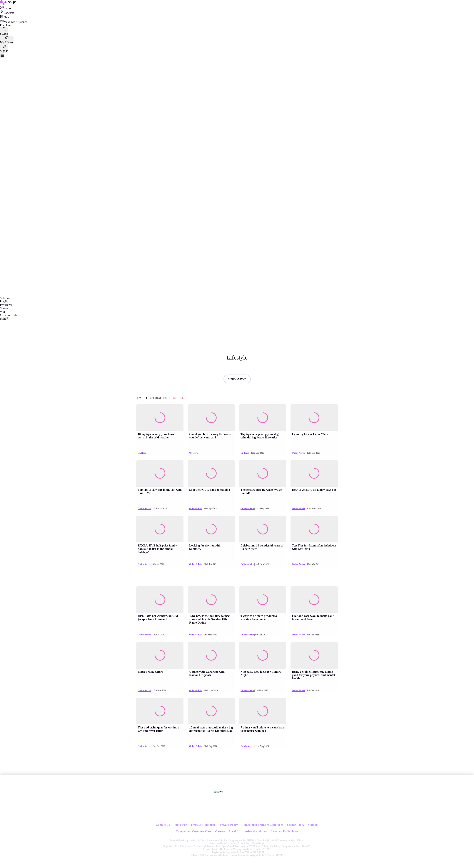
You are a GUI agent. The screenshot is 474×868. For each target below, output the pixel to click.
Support (313, 824)
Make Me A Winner (15, 22)
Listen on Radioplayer (284, 831)
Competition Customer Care (193, 831)
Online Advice (237, 378)
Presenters (6, 304)
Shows (4, 308)
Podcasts (9, 12)
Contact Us (163, 824)
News (7, 17)
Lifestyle (179, 398)
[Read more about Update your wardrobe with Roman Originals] (211, 655)
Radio (7, 8)
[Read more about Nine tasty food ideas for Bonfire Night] (262, 655)
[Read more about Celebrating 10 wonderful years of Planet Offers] (262, 529)
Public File (180, 824)
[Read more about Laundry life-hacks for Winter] (314, 417)
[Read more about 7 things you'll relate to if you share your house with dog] (262, 711)
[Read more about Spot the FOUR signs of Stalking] (211, 473)
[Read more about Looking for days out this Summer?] (211, 529)
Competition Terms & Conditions (262, 824)
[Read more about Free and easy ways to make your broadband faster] (314, 599)
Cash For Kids (8, 315)
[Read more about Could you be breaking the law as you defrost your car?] (211, 417)
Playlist (4, 301)
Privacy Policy (229, 824)
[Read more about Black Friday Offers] (159, 655)
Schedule (5, 298)
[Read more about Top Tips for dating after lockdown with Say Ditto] (314, 529)
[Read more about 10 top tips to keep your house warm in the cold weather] (159, 417)
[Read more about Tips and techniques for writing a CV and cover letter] (159, 711)
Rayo (140, 398)
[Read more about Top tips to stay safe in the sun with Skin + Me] (159, 473)
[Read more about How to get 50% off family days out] (314, 473)
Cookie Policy (295, 824)
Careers (220, 831)
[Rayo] (218, 792)
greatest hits (158, 398)
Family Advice (247, 746)
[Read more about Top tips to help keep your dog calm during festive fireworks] (262, 417)
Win (2, 311)
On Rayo (142, 453)
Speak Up (235, 831)
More (3, 318)
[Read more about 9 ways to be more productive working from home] (262, 599)
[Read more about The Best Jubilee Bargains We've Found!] (262, 473)
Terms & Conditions (203, 824)
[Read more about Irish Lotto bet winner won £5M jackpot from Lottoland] (159, 599)
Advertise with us (256, 831)
